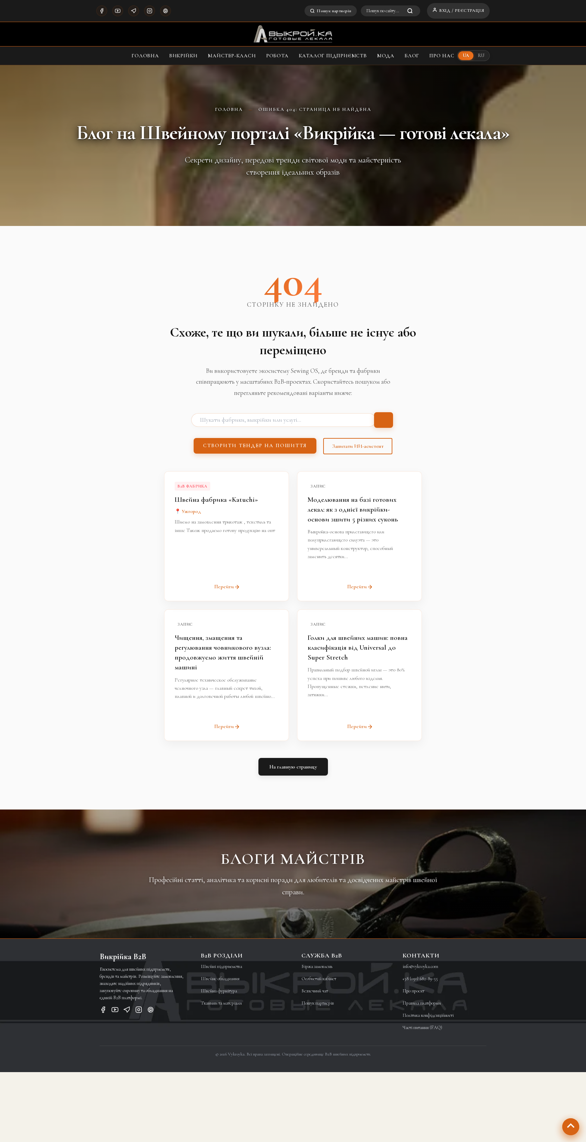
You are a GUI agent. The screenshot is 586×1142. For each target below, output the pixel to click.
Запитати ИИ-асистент (358, 446)
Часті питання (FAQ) (422, 1027)
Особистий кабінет (318, 979)
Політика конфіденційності (428, 1015)
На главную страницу (293, 766)
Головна (145, 56)
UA (466, 55)
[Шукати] (383, 420)
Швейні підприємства (221, 966)
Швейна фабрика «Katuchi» (216, 499)
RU (481, 55)
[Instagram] (149, 10)
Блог (412, 56)
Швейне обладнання (220, 979)
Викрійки (183, 56)
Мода (385, 56)
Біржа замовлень (316, 966)
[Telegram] (133, 10)
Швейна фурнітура (219, 991)
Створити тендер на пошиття (255, 445)
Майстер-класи (232, 56)
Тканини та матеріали (221, 1003)
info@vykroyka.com (420, 966)
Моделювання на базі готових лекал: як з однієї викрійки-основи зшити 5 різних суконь (353, 509)
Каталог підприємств (333, 56)
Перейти (224, 587)
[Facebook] (101, 10)
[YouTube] (117, 10)
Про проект (413, 991)
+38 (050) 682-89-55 (420, 979)
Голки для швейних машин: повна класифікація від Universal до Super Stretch (358, 647)
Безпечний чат (314, 991)
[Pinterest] (165, 10)
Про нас (441, 56)
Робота (277, 56)
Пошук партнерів (334, 11)
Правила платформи (422, 1003)
